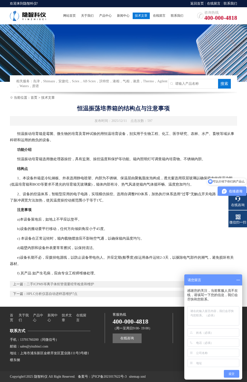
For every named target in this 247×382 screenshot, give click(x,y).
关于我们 (24, 317)
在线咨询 (127, 338)
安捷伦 (63, 81)
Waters (24, 86)
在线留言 (213, 3)
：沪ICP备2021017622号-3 (107, 376)
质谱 (35, 86)
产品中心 (38, 317)
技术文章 (48, 97)
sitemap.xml (137, 376)
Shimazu (49, 81)
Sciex (75, 81)
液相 (116, 81)
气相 (126, 81)
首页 (34, 97)
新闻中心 (53, 317)
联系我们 (230, 3)
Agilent (162, 81)
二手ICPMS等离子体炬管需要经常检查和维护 (60, 284)
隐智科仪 (30, 3)
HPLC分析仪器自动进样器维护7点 (52, 294)
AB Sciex (89, 81)
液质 (136, 81)
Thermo (148, 81)
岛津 (36, 81)
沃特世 (104, 81)
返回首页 (197, 3)
